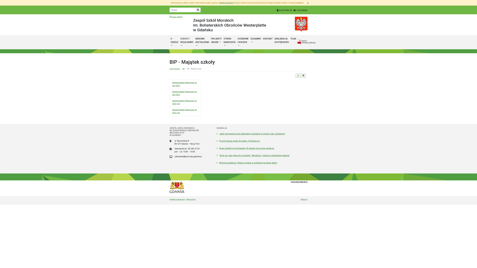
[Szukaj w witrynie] (198, 10)
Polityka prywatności (177, 199)
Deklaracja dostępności (282, 40)
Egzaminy (256, 38)
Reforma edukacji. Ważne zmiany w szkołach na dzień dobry (248, 163)
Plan (293, 38)
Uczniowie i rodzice (243, 40)
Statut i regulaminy (186, 40)
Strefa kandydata (230, 40)
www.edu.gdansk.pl (299, 182)
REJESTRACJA (285, 10)
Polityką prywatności (226, 3)
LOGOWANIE (301, 10)
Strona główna (175, 69)
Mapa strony (191, 199)
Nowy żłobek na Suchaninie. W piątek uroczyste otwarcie (246, 148)
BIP (183, 69)
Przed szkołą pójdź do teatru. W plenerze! (239, 141)
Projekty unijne (216, 40)
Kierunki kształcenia (202, 40)
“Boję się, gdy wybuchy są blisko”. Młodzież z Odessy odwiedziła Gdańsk (254, 155)
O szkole (174, 40)
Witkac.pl (304, 199)
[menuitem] (174, 42)
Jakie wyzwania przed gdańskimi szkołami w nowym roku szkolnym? (252, 134)
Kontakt (268, 38)
